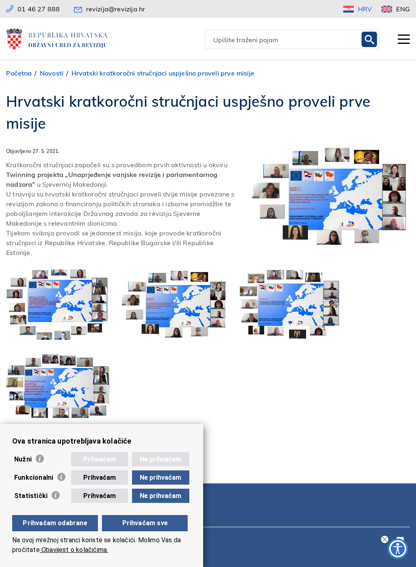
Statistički (31, 496)
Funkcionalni (33, 477)
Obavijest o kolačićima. (74, 550)
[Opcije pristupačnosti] (398, 549)
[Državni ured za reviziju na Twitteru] (384, 540)
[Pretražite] (369, 39)
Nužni (23, 459)
